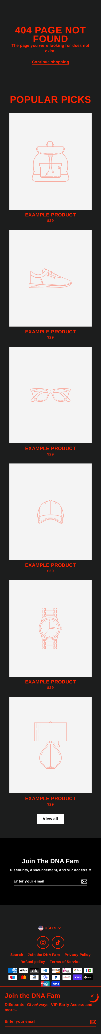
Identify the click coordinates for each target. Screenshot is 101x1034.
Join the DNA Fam (44, 955)
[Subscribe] (83, 881)
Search (16, 955)
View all (50, 819)
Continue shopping (50, 62)
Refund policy (32, 962)
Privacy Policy (78, 955)
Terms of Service (65, 962)
